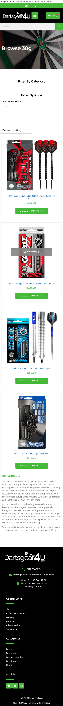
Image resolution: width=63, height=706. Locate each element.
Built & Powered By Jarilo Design (31, 703)
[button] (34, 15)
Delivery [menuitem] (10, 617)
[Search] (59, 26)
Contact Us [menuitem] (11, 629)
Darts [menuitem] (9, 649)
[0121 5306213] (35, 6)
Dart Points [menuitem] (12, 661)
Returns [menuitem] (10, 621)
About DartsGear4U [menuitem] (16, 613)
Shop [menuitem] (8, 609)
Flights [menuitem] (9, 665)
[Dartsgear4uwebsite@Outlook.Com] (28, 6)
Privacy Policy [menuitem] (13, 625)
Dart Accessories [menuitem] (14, 657)
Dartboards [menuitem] (12, 653)
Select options (31, 211)
